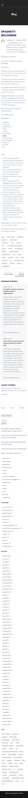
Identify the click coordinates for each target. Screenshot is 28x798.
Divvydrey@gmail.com (15, 43)
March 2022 (5, 616)
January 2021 (5, 658)
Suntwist (19, 263)
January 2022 (5, 622)
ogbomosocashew (14, 766)
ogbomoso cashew (6, 769)
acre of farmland (11, 237)
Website (21, 408)
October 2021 (5, 631)
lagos (19, 254)
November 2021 (6, 628)
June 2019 (5, 706)
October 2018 (5, 724)
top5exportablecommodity (18, 778)
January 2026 (5, 577)
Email (12, 408)
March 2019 (5, 712)
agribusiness (20, 237)
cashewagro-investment (8, 745)
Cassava (4, 473)
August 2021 (5, 637)
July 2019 (4, 703)
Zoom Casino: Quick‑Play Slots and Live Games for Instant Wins (13, 343)
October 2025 (6, 586)
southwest (12, 263)
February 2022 (6, 619)
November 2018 (6, 721)
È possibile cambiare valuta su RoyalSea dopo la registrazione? (13, 291)
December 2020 (6, 661)
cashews (4, 748)
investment (9, 760)
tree (22, 781)
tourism (17, 781)
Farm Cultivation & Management (14, 245)
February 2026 (6, 574)
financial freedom (6, 254)
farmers (4, 248)
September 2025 (6, 589)
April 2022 (4, 613)
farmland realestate (13, 251)
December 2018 (6, 718)
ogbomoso (4, 260)
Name (3, 408)
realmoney (4, 263)
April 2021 (4, 649)
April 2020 (4, 682)
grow (14, 254)
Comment (5, 394)
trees (3, 784)
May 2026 (4, 565)
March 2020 (5, 685)
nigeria (22, 257)
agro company (13, 240)
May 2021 (4, 646)
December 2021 (6, 625)
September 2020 (6, 670)
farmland (4, 251)
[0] (1, 6)
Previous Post (8, 273)
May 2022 (4, 610)
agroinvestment (5, 740)
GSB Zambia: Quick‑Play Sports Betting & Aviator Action (13, 443)
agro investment (15, 740)
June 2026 (5, 562)
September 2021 (6, 634)
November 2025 (6, 583)
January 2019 (5, 715)
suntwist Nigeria (5, 266)
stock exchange (13, 775)
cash (12, 242)
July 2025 (4, 595)
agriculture (4, 240)
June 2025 (5, 598)
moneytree (10, 257)
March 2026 (5, 571)
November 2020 (6, 664)
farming (10, 248)
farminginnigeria (19, 248)
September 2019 (6, 697)
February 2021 (5, 655)
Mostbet (4, 488)
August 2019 (5, 700)
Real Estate (5, 494)
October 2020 (6, 667)
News (14, 52)
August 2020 (5, 673)
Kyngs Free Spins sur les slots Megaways (14, 449)
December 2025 (6, 580)
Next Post (19, 274)
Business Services (12, 47)
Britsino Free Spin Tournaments (11, 453)
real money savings (19, 260)
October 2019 (5, 694)
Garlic (4, 136)
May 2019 (4, 709)
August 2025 (5, 592)
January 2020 (5, 691)
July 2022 (4, 604)
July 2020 (4, 676)
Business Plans (21, 45)
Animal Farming (11, 45)
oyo (11, 260)
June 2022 (5, 607)
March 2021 (5, 652)
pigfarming (20, 769)
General (8, 52)
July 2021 (4, 640)
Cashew (4, 470)
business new (5, 242)
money (3, 257)
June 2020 (5, 679)
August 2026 (5, 556)
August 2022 (5, 601)
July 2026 (4, 559)
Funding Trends (18, 49)
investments (17, 760)
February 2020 (6, 688)
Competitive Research (8, 476)
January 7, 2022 (21, 40)
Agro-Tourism (6, 458)
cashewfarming (19, 745)
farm (3, 245)
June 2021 (4, 643)
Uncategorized (21, 52)
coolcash (18, 242)
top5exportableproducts (7, 781)
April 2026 (4, 568)
